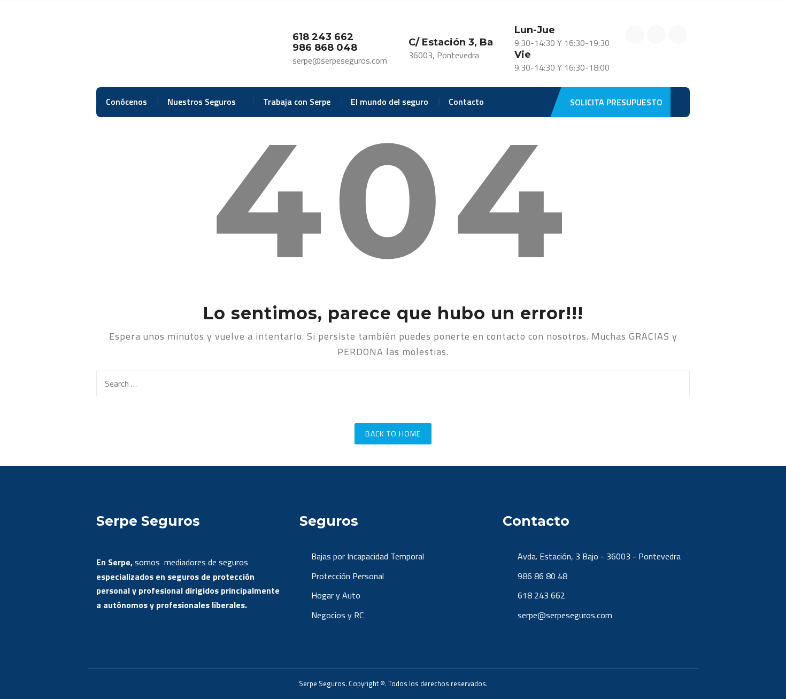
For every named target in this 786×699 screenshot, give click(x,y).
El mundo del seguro (389, 101)
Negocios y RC (337, 615)
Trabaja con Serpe (296, 101)
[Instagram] (656, 34)
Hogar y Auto (335, 595)
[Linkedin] (678, 34)
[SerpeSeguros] (155, 45)
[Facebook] (635, 34)
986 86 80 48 (541, 576)
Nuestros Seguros (201, 101)
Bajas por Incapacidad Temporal (367, 556)
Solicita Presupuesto (616, 102)
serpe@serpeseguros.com (563, 615)
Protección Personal (347, 576)
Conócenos (126, 101)
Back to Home (393, 433)
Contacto (466, 101)
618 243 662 (540, 595)
